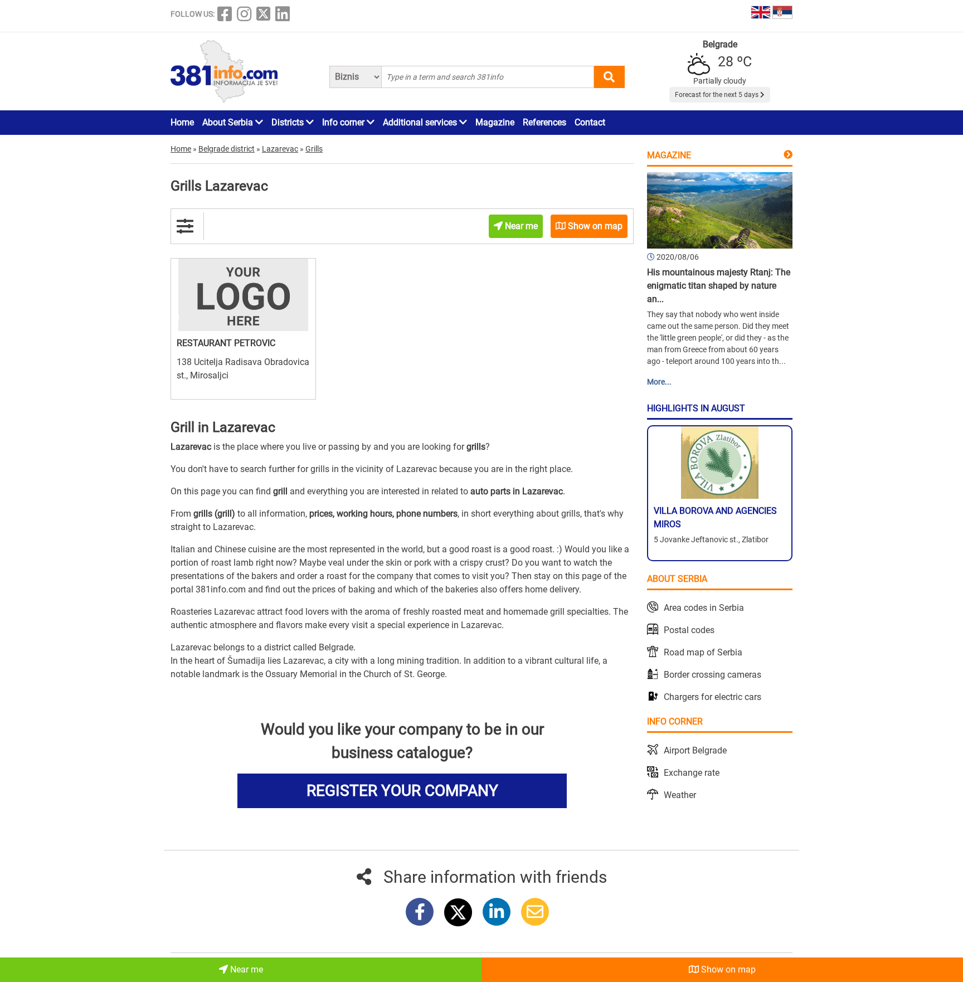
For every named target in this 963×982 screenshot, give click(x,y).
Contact (590, 122)
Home (182, 122)
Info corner (344, 122)
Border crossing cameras (712, 674)
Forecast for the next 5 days (717, 95)
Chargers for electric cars (712, 697)
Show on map (727, 969)
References (544, 122)
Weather (680, 795)
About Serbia (228, 122)
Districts (288, 122)
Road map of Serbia (703, 652)
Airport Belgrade (695, 750)
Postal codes (689, 630)
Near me (245, 969)
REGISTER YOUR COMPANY (402, 790)
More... (659, 381)
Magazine (494, 122)
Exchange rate (691, 772)
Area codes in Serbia (704, 607)
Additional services (421, 122)
